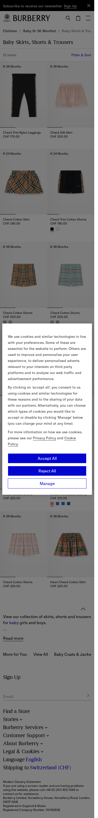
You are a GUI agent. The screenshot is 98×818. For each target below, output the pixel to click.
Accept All (47, 458)
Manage (47, 483)
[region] (47, 409)
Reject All (47, 471)
